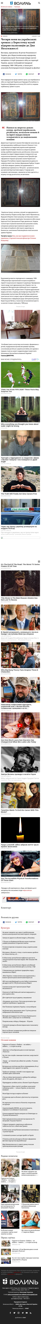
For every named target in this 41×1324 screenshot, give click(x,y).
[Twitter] (14, 1312)
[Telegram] (22, 1312)
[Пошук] (39, 3)
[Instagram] (18, 1312)
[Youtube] (26, 1312)
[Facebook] (10, 1312)
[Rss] (30, 1313)
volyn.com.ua (27, 890)
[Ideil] (20, 1317)
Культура (17, 7)
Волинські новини (6, 7)
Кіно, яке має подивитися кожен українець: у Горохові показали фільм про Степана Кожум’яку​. (18, 238)
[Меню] (2, 3)
